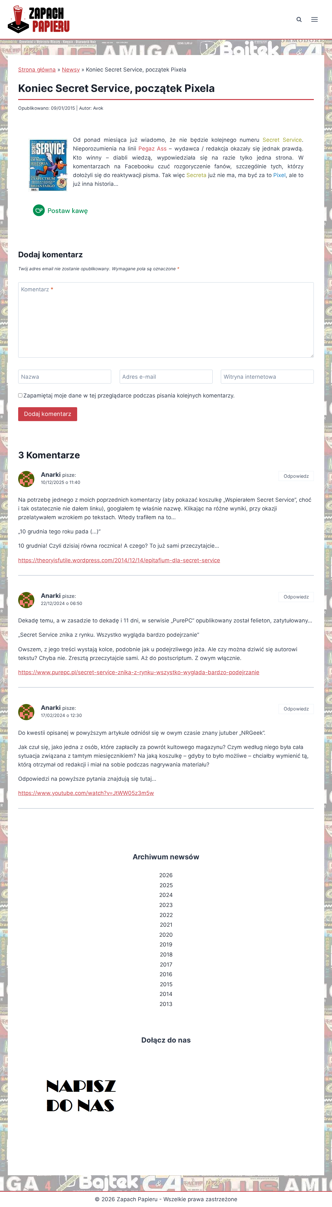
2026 (166, 875)
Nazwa (30, 377)
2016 (166, 974)
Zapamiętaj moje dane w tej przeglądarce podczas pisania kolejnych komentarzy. (129, 395)
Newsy (71, 69)
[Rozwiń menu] (314, 19)
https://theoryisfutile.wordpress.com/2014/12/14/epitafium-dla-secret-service (119, 560)
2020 (166, 935)
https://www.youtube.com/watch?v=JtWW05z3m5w (86, 793)
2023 (166, 905)
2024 (166, 895)
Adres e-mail (139, 377)
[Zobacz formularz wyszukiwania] (298, 19)
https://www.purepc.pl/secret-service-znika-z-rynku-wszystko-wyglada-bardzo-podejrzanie (138, 672)
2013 (166, 1004)
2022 (166, 915)
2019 (166, 944)
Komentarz (37, 289)
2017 (166, 964)
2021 (166, 925)
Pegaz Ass (152, 148)
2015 (166, 984)
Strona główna (37, 69)
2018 (166, 954)
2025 (166, 885)
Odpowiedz (296, 476)
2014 (166, 994)
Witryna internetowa (250, 377)
